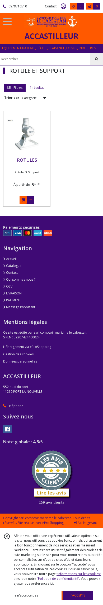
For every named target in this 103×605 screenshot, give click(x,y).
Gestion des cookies (18, 354)
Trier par (11, 97)
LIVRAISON (13, 293)
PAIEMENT (13, 300)
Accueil (11, 259)
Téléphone (14, 406)
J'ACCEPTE (78, 595)
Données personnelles (20, 361)
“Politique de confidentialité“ (58, 578)
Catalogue (13, 265)
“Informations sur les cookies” (79, 574)
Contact (51, 6)
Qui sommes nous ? (20, 279)
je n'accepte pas (26, 595)
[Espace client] (63, 6)
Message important (20, 307)
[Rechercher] (96, 59)
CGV (8, 286)
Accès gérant (87, 522)
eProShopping (53, 522)
